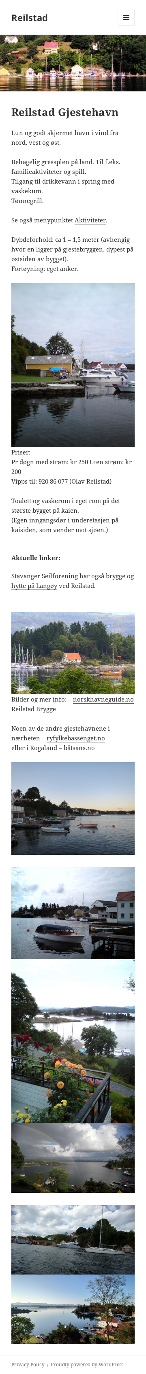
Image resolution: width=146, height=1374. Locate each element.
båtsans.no (79, 748)
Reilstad (29, 17)
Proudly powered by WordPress (87, 1364)
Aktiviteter (90, 220)
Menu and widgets (126, 25)
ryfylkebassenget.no (76, 738)
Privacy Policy (28, 1364)
